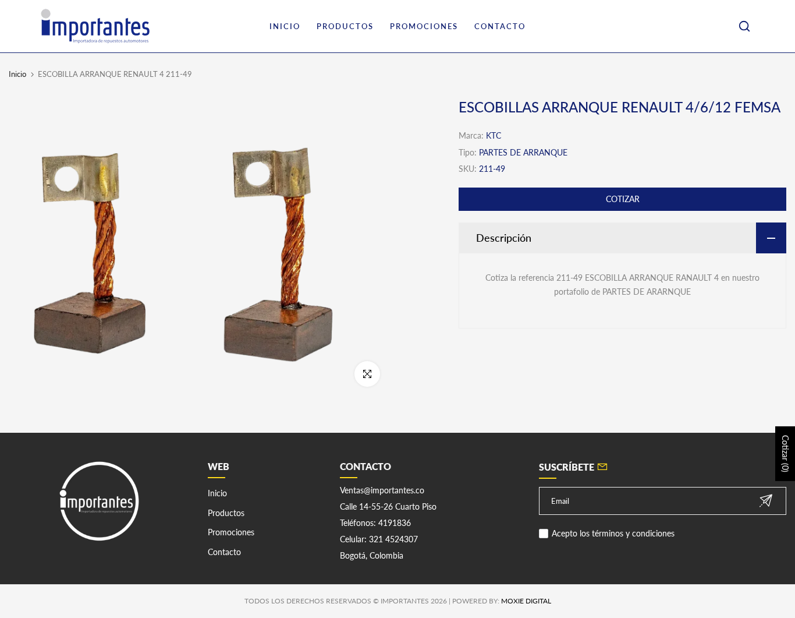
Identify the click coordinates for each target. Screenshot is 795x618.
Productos (226, 513)
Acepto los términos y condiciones (613, 533)
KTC (493, 135)
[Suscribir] (766, 501)
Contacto (224, 552)
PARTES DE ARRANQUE (523, 152)
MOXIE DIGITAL (526, 600)
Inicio (17, 74)
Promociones (231, 532)
